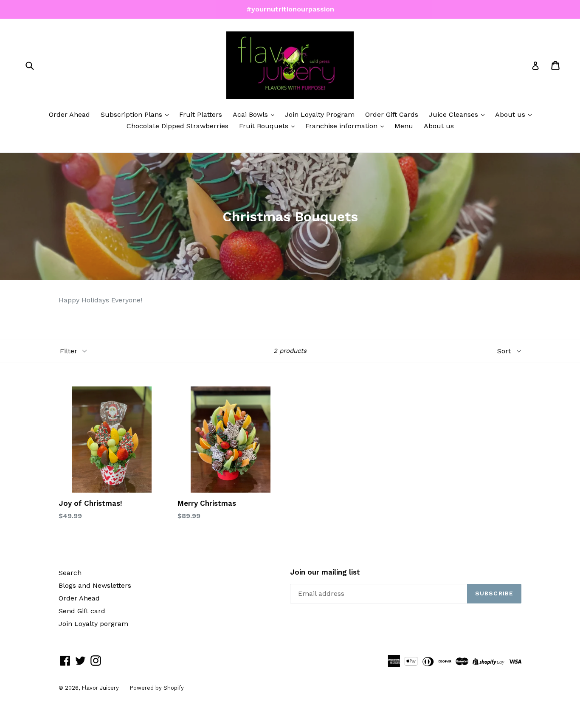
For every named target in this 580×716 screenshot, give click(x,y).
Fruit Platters (200, 114)
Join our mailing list (325, 572)
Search (70, 573)
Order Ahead (69, 114)
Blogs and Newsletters (95, 585)
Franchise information (342, 126)
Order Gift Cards (391, 114)
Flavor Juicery (100, 688)
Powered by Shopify (157, 688)
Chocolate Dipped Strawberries (177, 126)
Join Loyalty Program (320, 114)
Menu (403, 126)
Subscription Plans (132, 114)
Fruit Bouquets (264, 126)
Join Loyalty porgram (93, 624)
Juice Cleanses (454, 114)
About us (511, 114)
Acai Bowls (251, 114)
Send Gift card (82, 611)
